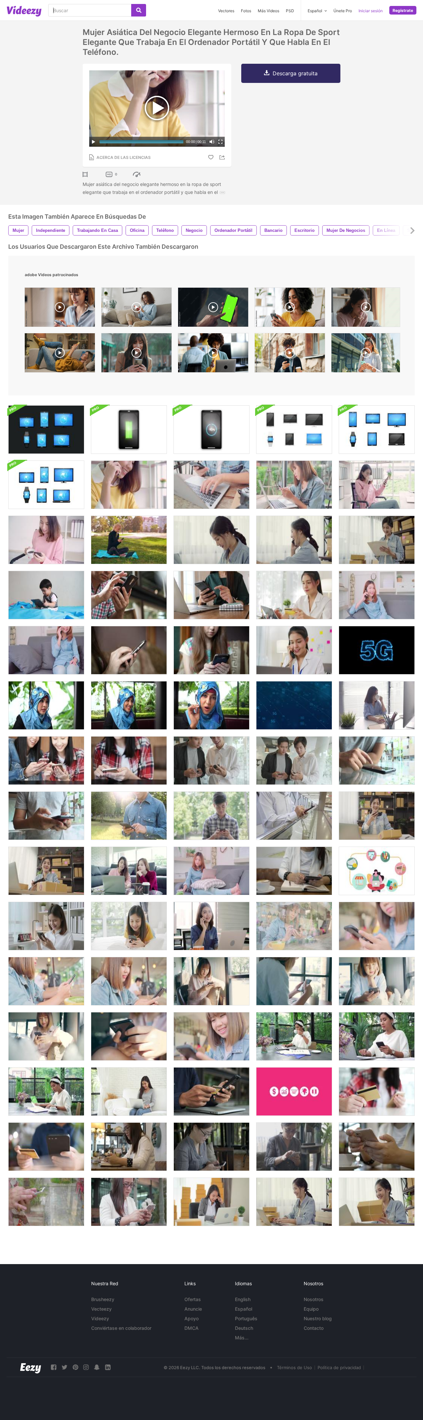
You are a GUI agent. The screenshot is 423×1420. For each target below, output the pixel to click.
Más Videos (268, 10)
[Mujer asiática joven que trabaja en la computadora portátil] (294, 1036)
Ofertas (192, 1299)
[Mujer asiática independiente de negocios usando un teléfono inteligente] (294, 981)
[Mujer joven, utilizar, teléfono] (129, 650)
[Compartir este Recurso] (223, 157)
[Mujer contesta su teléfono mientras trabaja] (211, 926)
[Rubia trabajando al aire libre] (129, 540)
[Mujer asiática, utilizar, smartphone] (129, 981)
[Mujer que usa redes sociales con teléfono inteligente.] (211, 1146)
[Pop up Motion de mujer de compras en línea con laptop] (377, 871)
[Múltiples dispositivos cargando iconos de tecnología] (129, 429)
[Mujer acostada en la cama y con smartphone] (129, 926)
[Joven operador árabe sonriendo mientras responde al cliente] (129, 705)
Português (246, 1318)
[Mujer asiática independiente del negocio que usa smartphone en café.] (211, 1036)
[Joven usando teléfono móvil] (377, 760)
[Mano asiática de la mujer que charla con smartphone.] (46, 1202)
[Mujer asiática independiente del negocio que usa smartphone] (46, 1036)
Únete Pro (342, 10)
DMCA (191, 1328)
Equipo (311, 1309)
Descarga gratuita (295, 73)
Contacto (314, 1328)
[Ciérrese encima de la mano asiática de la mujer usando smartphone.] (377, 1146)
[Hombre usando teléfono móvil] (294, 815)
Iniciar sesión (371, 10)
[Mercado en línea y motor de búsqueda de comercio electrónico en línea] (294, 1091)
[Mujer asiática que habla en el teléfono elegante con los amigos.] (46, 650)
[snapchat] (97, 1367)
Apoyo (191, 1318)
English (242, 1299)
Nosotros (314, 1299)
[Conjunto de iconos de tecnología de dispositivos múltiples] (294, 429)
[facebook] (53, 1367)
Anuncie (193, 1309)
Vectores (226, 10)
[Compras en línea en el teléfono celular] (211, 1091)
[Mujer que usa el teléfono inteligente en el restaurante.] (294, 1146)
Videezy (100, 1318)
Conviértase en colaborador (121, 1328)
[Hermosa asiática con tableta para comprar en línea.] (294, 595)
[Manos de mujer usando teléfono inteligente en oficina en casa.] (294, 871)
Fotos (246, 10)
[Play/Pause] (93, 141)
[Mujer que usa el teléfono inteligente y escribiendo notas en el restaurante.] (129, 1146)
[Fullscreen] (220, 141)
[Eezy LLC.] (30, 1367)
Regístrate (403, 10)
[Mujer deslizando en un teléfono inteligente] (46, 926)
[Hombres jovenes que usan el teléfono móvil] (211, 760)
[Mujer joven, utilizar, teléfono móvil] (129, 760)
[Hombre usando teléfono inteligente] (129, 815)
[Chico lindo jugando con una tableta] (46, 595)
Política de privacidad (339, 1367)
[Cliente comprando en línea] (377, 1091)
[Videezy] (24, 11)
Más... (242, 1337)
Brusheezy (102, 1299)
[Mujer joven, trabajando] (211, 595)
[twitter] (64, 1367)
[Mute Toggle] (211, 141)
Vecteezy (101, 1309)
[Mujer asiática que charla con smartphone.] (129, 1202)
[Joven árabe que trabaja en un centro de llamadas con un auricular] (211, 705)
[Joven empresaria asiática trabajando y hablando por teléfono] (211, 1202)
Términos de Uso (294, 1367)
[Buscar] (138, 10)
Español (243, 1309)
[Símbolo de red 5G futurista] (377, 650)
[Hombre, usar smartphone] (129, 595)
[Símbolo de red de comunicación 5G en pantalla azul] (294, 705)
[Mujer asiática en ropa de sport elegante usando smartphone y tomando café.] (46, 540)
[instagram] (86, 1367)
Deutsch (244, 1328)
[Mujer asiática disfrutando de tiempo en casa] (129, 1091)
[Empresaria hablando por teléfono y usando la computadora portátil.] (294, 650)
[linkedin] (107, 1367)
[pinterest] (75, 1367)
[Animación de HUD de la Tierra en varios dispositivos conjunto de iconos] (46, 429)
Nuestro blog (318, 1318)
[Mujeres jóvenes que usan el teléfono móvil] (46, 760)
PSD (290, 10)
